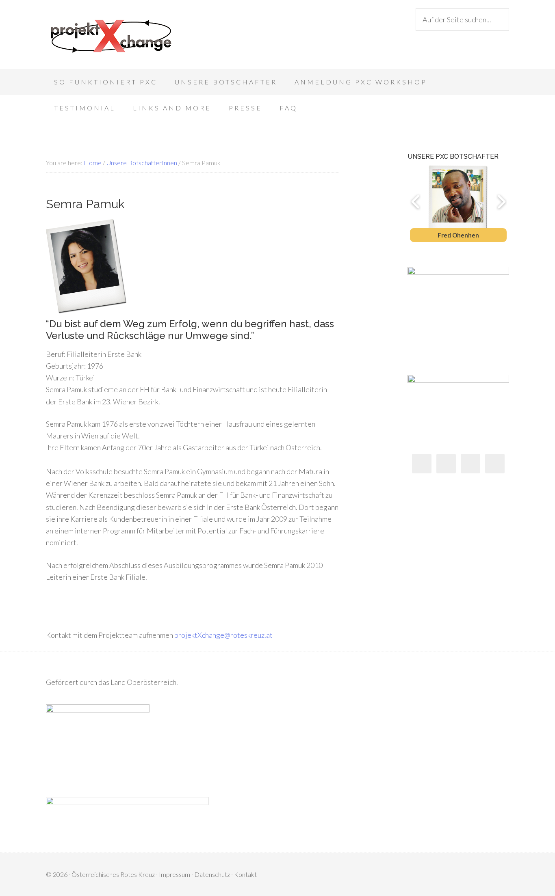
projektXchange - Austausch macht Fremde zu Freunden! (111, 36)
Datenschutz (212, 874)
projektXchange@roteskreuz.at (223, 634)
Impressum (174, 874)
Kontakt (245, 874)
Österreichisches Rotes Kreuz (113, 874)
